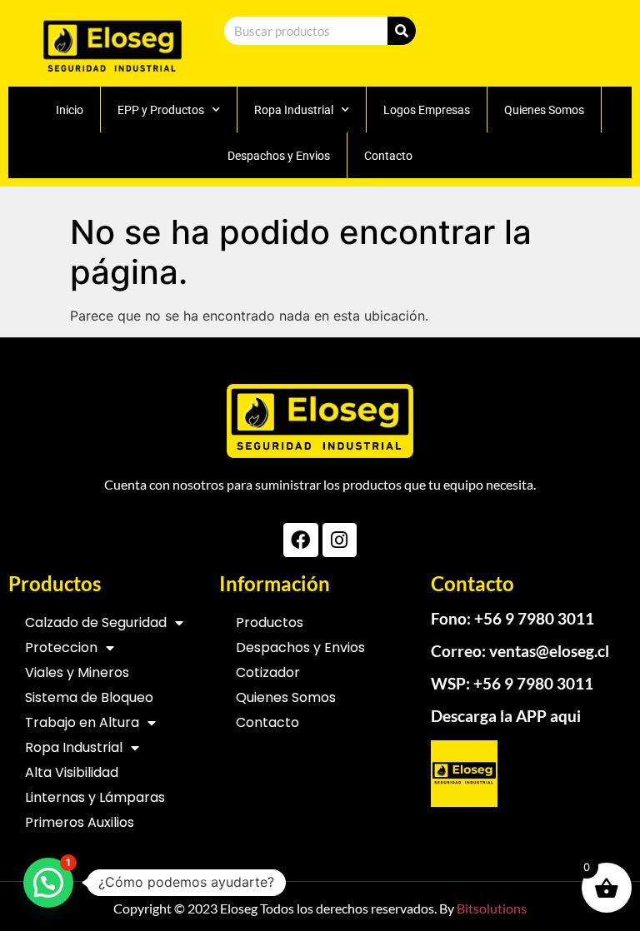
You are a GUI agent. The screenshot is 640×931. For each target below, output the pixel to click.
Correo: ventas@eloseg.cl (520, 650)
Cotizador (268, 672)
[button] (48, 883)
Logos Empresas (426, 110)
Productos (269, 622)
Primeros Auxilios (79, 822)
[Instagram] (339, 540)
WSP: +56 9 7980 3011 (512, 683)
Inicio (69, 110)
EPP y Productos (161, 110)
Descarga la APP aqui (506, 715)
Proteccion (61, 647)
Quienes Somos (544, 110)
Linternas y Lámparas (95, 797)
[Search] (402, 31)
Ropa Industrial (293, 110)
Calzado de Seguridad (96, 622)
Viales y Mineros (77, 672)
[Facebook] (300, 540)
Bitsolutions (492, 908)
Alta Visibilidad (71, 772)
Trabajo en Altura (82, 722)
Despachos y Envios (279, 155)
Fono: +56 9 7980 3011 (512, 618)
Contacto (388, 155)
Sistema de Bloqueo (89, 697)
